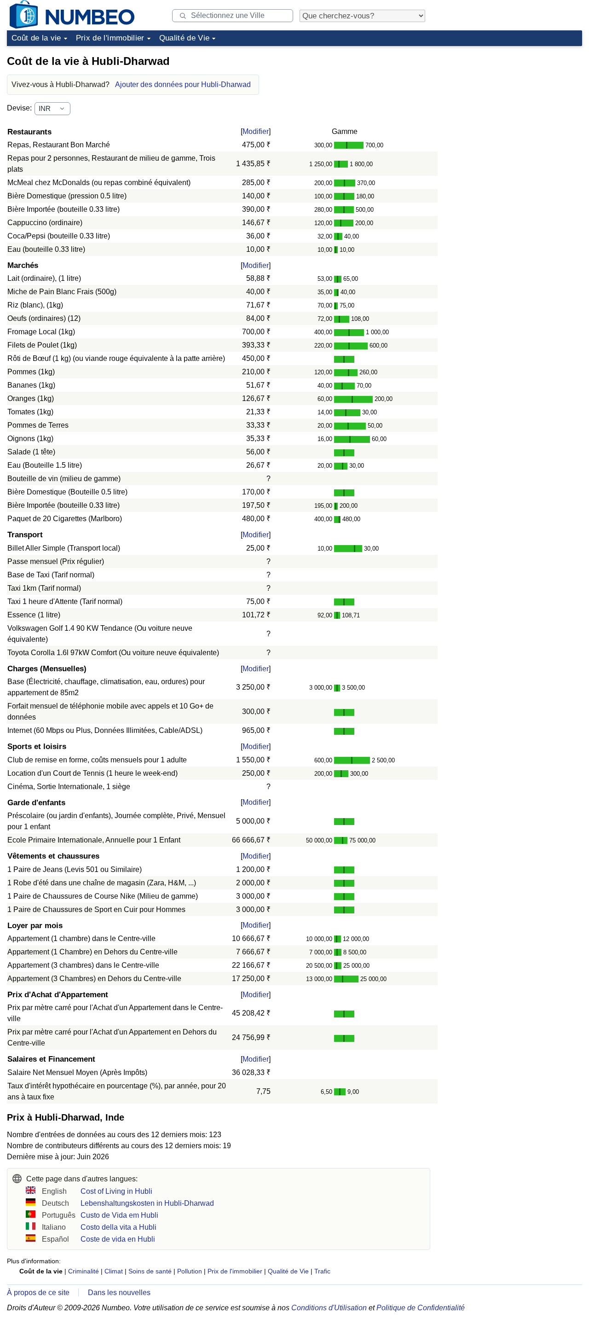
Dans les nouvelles (119, 1292)
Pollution (189, 1271)
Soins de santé (150, 1271)
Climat (113, 1271)
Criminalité (83, 1271)
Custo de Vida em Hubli (119, 1215)
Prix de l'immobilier (110, 38)
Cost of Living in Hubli (116, 1191)
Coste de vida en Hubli (118, 1239)
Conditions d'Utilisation (329, 1308)
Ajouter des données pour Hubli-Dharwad (183, 84)
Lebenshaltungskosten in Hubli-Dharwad (147, 1203)
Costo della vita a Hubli (118, 1227)
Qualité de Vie (184, 38)
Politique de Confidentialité (420, 1308)
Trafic (322, 1271)
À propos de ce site (38, 1292)
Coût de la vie (36, 38)
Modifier (256, 131)
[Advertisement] (513, 107)
